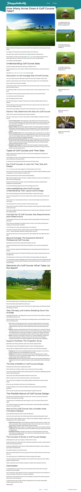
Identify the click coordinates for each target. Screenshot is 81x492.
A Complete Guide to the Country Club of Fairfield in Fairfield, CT (64, 46)
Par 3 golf (8, 169)
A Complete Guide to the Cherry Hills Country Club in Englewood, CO (64, 68)
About (48, 3)
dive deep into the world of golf (19, 73)
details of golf (30, 56)
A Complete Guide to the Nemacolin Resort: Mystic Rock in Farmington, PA (64, 24)
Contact (55, 3)
